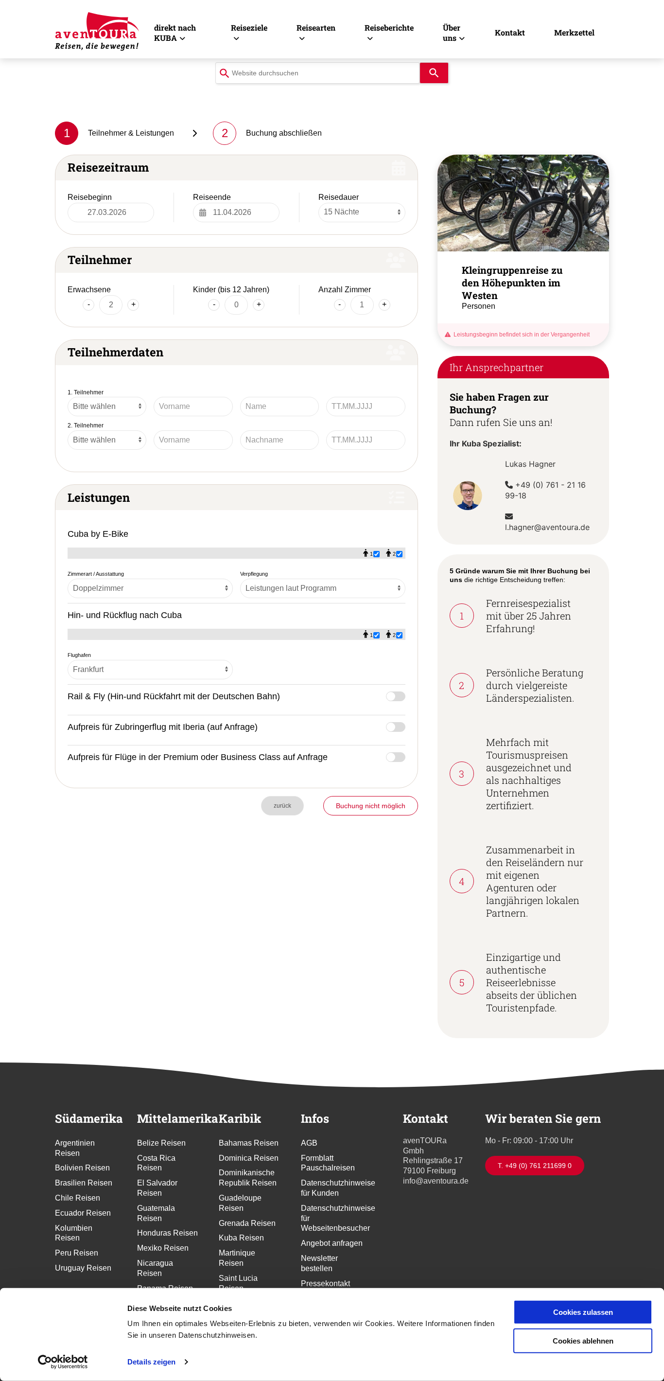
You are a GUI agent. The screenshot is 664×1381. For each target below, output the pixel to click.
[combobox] (317, 73)
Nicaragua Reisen (155, 1268)
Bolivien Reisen (82, 1168)
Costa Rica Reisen (156, 1163)
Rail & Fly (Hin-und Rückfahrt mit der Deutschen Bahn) (174, 696)
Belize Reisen (161, 1143)
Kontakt (510, 32)
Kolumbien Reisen (73, 1233)
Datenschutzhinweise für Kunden (332, 1188)
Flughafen (79, 655)
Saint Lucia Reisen (238, 1283)
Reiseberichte (389, 27)
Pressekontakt (325, 1283)
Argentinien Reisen (75, 1148)
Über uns (451, 32)
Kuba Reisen (241, 1238)
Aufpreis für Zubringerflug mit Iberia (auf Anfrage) (163, 727)
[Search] (434, 73)
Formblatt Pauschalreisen (328, 1163)
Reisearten (316, 27)
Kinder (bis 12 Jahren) (231, 289)
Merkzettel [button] (574, 32)
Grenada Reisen (247, 1223)
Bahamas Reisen (249, 1143)
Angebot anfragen (332, 1243)
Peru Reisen (76, 1253)
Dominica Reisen (249, 1158)
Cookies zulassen (583, 1312)
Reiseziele (249, 27)
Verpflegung (254, 574)
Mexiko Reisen (163, 1248)
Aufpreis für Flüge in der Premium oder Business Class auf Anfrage (198, 757)
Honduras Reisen (167, 1233)
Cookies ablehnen (583, 1340)
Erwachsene (89, 289)
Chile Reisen (77, 1198)
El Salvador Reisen (157, 1188)
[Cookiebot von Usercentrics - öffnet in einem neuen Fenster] (62, 1362)
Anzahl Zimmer (344, 289)
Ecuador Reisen (83, 1213)
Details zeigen (151, 1362)
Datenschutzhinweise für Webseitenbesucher (332, 1218)
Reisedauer (338, 197)
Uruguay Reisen (83, 1268)
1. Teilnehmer (86, 392)
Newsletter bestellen (319, 1263)
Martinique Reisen (237, 1258)
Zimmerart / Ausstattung (96, 574)
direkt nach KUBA (175, 32)
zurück (282, 805)
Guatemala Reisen (156, 1213)
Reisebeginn (90, 197)
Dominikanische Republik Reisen (248, 1178)
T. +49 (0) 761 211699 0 (535, 1165)
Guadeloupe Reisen (240, 1203)
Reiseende (212, 197)
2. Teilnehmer (86, 425)
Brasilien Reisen (83, 1183)
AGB (309, 1143)
